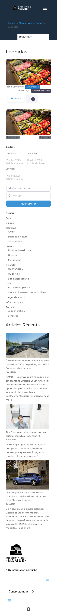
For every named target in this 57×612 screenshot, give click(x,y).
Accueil (12, 23)
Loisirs (9, 283)
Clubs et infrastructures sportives (27, 292)
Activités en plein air (20, 287)
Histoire (12, 255)
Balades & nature (18, 236)
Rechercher (36, 203)
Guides (10, 222)
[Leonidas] (16, 158)
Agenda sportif (16, 297)
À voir (11, 231)
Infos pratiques (14, 302)
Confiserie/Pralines (41, 91)
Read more (24, 527)
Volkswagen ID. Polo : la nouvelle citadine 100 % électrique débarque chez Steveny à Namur (26, 496)
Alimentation (35, 23)
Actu (8, 218)
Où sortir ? (14, 273)
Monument (14, 260)
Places (22, 23)
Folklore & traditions (19, 250)
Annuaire (11, 307)
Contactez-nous (18, 591)
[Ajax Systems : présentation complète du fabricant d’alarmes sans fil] (27, 417)
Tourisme (11, 227)
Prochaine (45, 137)
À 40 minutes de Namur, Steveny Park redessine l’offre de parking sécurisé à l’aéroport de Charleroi (27, 364)
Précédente (12, 137)
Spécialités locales (18, 278)
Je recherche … (16, 310)
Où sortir (11, 265)
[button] (9, 72)
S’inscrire (13, 315)
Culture (10, 246)
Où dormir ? (15, 241)
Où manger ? (15, 268)
